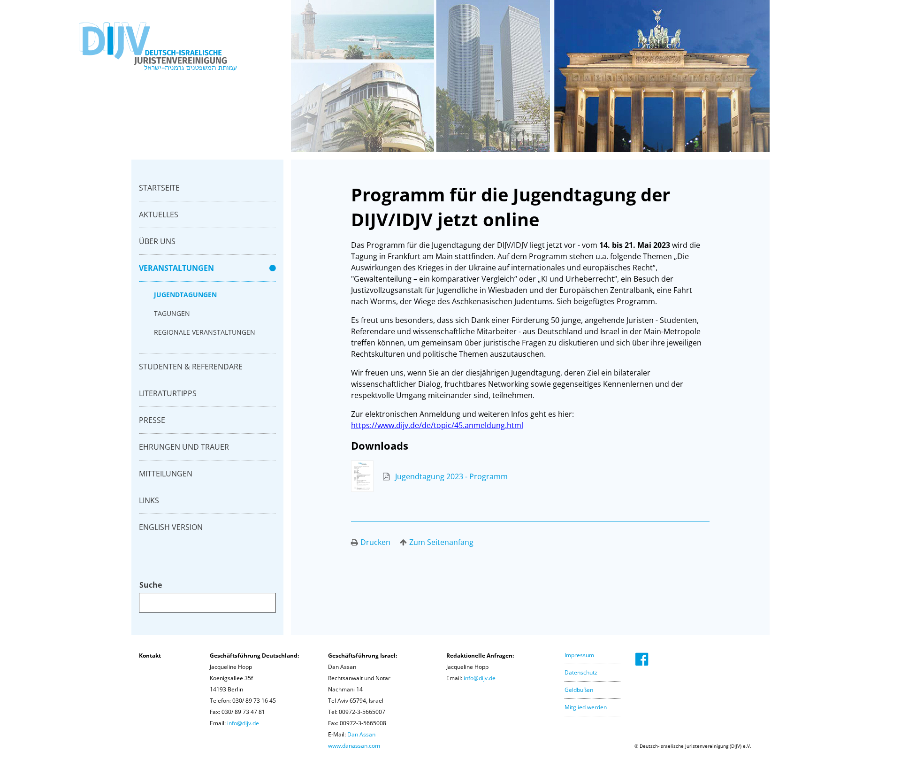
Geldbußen (579, 690)
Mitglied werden (586, 707)
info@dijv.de (243, 723)
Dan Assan (361, 734)
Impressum (579, 655)
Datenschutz (581, 672)
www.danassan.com (354, 746)
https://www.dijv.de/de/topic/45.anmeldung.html (437, 425)
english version (171, 527)
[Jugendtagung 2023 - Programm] (429, 489)
